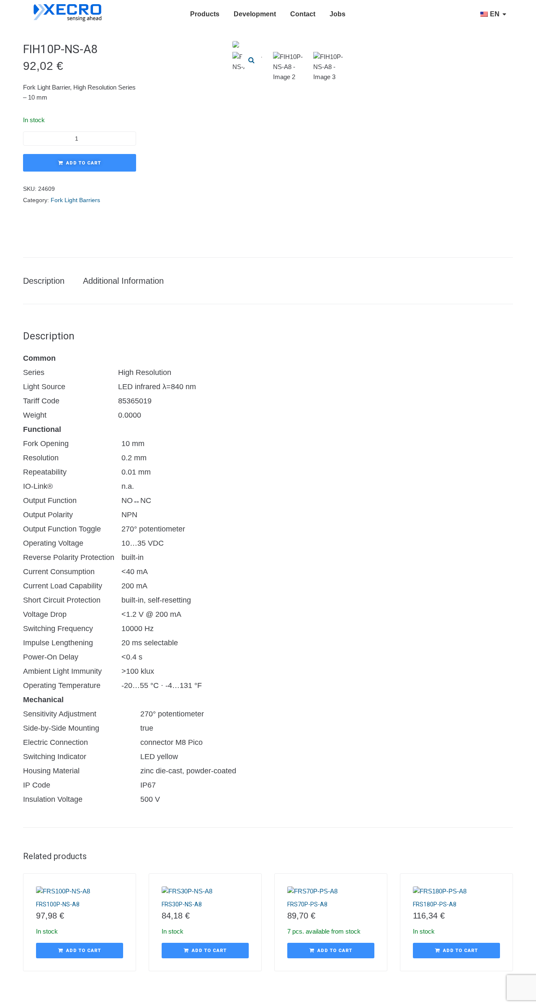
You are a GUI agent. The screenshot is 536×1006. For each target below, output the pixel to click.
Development (255, 14)
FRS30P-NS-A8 (182, 904)
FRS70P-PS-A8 (307, 904)
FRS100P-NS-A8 (58, 904)
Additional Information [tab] (123, 280)
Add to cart (83, 163)
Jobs (337, 14)
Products (204, 14)
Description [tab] (43, 280)
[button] (251, 59)
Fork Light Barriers (75, 200)
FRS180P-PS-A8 (434, 904)
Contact (302, 14)
